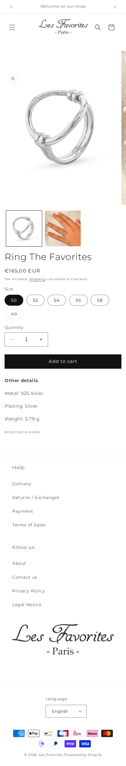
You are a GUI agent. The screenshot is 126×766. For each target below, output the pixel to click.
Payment (22, 511)
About (19, 563)
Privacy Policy (28, 591)
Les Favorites (51, 755)
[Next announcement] (114, 6)
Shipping (37, 279)
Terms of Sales (29, 525)
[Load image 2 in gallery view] (63, 228)
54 (57, 300)
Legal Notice (26, 604)
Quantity (14, 327)
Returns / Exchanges (35, 497)
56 (78, 300)
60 (17, 315)
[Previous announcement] (11, 6)
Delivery (21, 484)
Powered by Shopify (83, 755)
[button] (12, 27)
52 (35, 300)
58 (100, 300)
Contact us (24, 577)
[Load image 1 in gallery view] (24, 228)
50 (14, 300)
